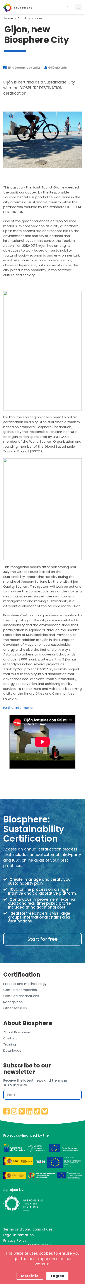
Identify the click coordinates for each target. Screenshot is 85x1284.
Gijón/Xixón (57, 67)
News (38, 18)
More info (30, 1275)
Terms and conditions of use (27, 1229)
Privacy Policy (14, 1240)
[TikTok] (37, 1111)
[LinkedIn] (29, 1111)
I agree (57, 1275)
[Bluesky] (44, 1111)
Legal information (18, 1235)
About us (24, 18)
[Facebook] (6, 1111)
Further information (18, 707)
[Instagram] (14, 1111)
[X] (22, 1111)
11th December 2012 (23, 67)
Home (8, 18)
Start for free (42, 939)
